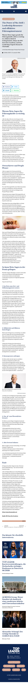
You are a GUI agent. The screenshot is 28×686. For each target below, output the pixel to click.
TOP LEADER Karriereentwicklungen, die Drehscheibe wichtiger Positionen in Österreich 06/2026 (14, 566)
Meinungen (11, 49)
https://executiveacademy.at (9, 512)
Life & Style (5, 49)
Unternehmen (5, 607)
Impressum (16, 669)
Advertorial (4, 606)
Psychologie (21, 49)
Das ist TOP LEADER (14, 662)
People (16, 49)
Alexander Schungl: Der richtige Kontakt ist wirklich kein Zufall (12, 634)
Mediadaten (21, 666)
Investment (17, 606)
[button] (2, 11)
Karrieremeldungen (6, 573)
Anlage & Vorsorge (11, 606)
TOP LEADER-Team (9, 666)
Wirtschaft (10, 607)
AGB (23, 669)
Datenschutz (6, 669)
